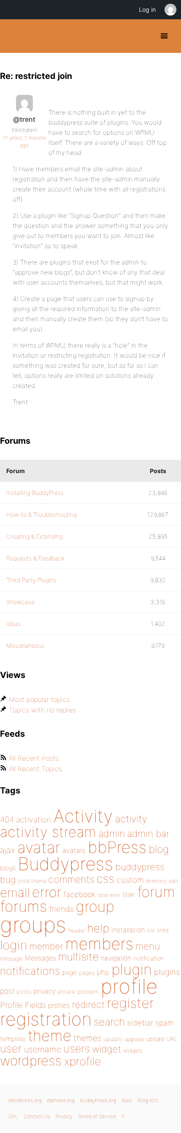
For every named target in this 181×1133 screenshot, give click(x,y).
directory (156, 881)
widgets (132, 1050)
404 (7, 819)
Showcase (20, 601)
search (109, 1021)
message (11, 958)
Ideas (13, 623)
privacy (45, 991)
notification (148, 958)
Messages (40, 958)
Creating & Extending (34, 536)
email (15, 892)
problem (87, 991)
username (42, 1049)
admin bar (148, 833)
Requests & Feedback (35, 558)
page (69, 972)
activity (131, 819)
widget (106, 1049)
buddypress (140, 866)
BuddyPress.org (13, 36)
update (113, 1039)
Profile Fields (23, 1005)
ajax (7, 850)
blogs (8, 868)
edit (173, 881)
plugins (167, 972)
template (13, 1039)
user (11, 1048)
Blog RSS (148, 1100)
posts (24, 991)
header (76, 930)
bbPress (117, 847)
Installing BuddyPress (35, 492)
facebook (80, 894)
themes (87, 1038)
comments (71, 879)
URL (172, 1039)
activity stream (48, 831)
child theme (32, 881)
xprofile (82, 1061)
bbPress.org (61, 1100)
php (103, 972)
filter (128, 895)
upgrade (134, 1039)
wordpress (31, 1060)
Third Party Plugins (31, 580)
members (99, 943)
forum (156, 891)
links (163, 930)
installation (128, 930)
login (13, 944)
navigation (116, 958)
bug (8, 879)
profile (129, 986)
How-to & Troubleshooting (41, 514)
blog (159, 849)
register (130, 1003)
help (98, 928)
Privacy (64, 1116)
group (95, 907)
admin (111, 834)
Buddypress (65, 863)
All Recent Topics (35, 768)
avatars (73, 850)
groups (33, 924)
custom (130, 880)
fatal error (109, 895)
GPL (13, 1116)
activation (33, 819)
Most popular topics (39, 699)
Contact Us (37, 1116)
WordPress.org (25, 1100)
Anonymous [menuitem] (170, 9)
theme (50, 1035)
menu (148, 946)
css (105, 878)
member (46, 946)
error (46, 892)
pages (87, 972)
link (151, 930)
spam (164, 1022)
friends (61, 909)
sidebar (140, 1022)
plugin (132, 969)
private (66, 991)
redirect (88, 1004)
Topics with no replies (42, 710)
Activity (83, 816)
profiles (59, 1005)
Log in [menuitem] (147, 9)
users (76, 1048)
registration (46, 1019)
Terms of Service (97, 1116)
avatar (38, 847)
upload (155, 1039)
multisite (78, 956)
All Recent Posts (34, 758)
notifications (30, 970)
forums (23, 906)
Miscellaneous (25, 645)
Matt (127, 1100)
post (7, 990)
